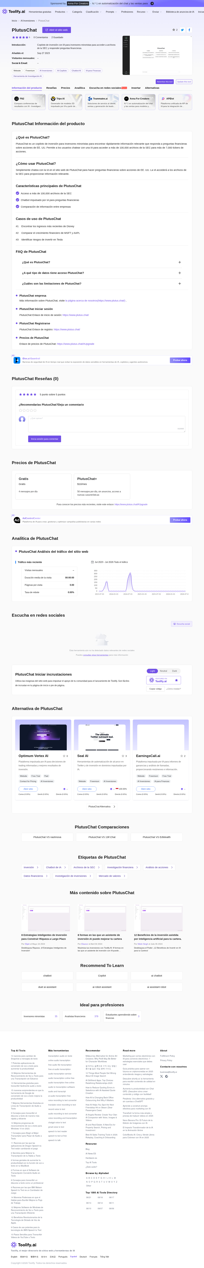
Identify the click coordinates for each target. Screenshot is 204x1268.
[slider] (21, 37)
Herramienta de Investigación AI (28, 76)
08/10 (88, 1208)
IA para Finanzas (93, 70)
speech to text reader (57, 1131)
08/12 (100, 1202)
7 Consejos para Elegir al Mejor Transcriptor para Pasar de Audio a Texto (26, 1136)
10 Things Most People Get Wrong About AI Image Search (101, 1074)
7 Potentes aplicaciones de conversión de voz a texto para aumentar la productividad (24, 1066)
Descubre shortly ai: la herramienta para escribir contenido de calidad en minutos (139, 1081)
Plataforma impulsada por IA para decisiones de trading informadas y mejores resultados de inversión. (42, 765)
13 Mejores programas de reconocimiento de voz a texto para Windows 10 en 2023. (26, 1126)
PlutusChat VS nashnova (47, 837)
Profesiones (127, 12)
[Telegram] (166, 1076)
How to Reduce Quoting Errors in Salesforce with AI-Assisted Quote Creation (100, 1090)
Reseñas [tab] (51, 88)
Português (62, 1256)
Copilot (102, 975)
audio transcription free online (61, 1082)
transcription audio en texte (60, 1055)
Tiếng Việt (104, 1256)
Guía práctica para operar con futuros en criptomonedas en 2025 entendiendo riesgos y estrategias (138, 1071)
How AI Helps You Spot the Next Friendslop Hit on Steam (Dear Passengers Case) (100, 1107)
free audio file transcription (60, 1064)
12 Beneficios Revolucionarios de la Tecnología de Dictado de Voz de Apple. (26, 1220)
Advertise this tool (164, 82)
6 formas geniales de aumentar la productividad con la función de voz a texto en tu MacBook (27, 1163)
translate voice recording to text (62, 1104)
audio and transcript (57, 1091)
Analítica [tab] (80, 88)
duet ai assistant (47, 987)
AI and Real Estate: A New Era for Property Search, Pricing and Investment (100, 1127)
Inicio (14, 21)
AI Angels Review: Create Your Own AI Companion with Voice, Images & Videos (101, 1117)
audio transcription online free (61, 1078)
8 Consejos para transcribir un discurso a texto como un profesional (27, 1181)
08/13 (88, 1202)
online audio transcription (59, 1060)
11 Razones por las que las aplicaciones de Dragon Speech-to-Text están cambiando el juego (26, 1146)
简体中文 (24, 1256)
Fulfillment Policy (167, 1055)
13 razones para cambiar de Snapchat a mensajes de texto (24, 1057)
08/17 (111, 1197)
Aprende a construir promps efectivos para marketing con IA (137, 1107)
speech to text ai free (57, 1135)
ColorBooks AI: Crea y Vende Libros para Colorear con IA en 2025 (138, 1136)
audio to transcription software (61, 1087)
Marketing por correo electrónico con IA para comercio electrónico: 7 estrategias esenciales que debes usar (139, 1060)
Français (93, 1256)
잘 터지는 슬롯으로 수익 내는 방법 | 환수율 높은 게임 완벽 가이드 (101, 1067)
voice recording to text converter (62, 1100)
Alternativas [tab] (152, 88)
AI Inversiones (28, 21)
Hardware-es (91, 1158)
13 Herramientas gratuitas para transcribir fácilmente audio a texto (26, 1084)
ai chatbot (156, 975)
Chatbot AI (76, 70)
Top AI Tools (91, 1162)
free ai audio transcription (59, 1069)
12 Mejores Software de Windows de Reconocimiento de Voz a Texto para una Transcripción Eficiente (27, 1210)
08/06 (111, 1208)
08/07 (100, 1208)
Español (73, 1257)
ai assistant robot (156, 987)
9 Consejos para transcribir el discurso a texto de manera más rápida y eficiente (25, 1116)
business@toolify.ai (168, 1072)
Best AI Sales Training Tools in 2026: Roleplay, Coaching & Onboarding (102, 1136)
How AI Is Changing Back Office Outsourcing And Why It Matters (100, 1099)
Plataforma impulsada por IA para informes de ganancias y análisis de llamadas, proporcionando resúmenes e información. (158, 765)
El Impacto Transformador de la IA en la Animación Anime (138, 1129)
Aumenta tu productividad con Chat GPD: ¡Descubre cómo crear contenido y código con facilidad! (138, 1091)
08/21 (88, 1197)
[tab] (108, 88)
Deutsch (83, 1256)
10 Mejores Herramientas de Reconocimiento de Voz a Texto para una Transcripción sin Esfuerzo (27, 1076)
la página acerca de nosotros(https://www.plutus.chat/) (95, 300)
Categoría (77, 12)
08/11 (111, 1202)
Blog (88, 1149)
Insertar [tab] (136, 88)
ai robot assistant (102, 987)
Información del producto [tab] (27, 88)
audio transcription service (59, 1073)
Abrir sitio (28, 789)
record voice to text (56, 1109)
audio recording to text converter (62, 1113)
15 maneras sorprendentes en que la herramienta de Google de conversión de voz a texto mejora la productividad (27, 1094)
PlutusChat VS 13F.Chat (102, 837)
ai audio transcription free (59, 1095)
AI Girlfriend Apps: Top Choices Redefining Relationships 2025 (99, 1081)
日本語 (53, 1256)
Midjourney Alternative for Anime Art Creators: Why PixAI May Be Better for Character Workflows (101, 1058)
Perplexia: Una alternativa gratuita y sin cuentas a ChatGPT (138, 1100)
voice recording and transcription (62, 1118)
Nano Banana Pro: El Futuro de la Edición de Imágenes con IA (138, 1121)
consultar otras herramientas (95, 655)
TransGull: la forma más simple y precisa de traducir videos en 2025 (138, 1114)
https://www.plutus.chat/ (76, 315)
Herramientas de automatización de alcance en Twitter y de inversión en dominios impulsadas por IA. (101, 765)
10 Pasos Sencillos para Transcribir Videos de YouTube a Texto (26, 1236)
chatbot (47, 975)
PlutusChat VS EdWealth (157, 837)
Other (88, 1185)
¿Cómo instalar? (173, 689)
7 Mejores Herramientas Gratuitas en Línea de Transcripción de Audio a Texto (27, 1106)
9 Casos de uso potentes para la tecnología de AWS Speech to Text (26, 1228)
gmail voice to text (56, 1126)
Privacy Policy (166, 1060)
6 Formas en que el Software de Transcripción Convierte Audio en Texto (25, 1173)
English (14, 1256)
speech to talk (54, 1140)
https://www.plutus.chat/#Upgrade (75, 344)
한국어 (44, 1256)
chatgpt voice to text (57, 1122)
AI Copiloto (62, 70)
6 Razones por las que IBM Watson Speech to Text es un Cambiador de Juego (27, 1190)
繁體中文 (34, 1256)
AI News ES (91, 1153)
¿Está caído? (91, 1166)
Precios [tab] (65, 88)
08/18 (100, 1197)
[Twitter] (161, 1076)
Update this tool (184, 82)
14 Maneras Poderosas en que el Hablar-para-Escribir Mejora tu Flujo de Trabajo (26, 1200)
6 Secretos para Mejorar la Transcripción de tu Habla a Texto (26, 1154)
